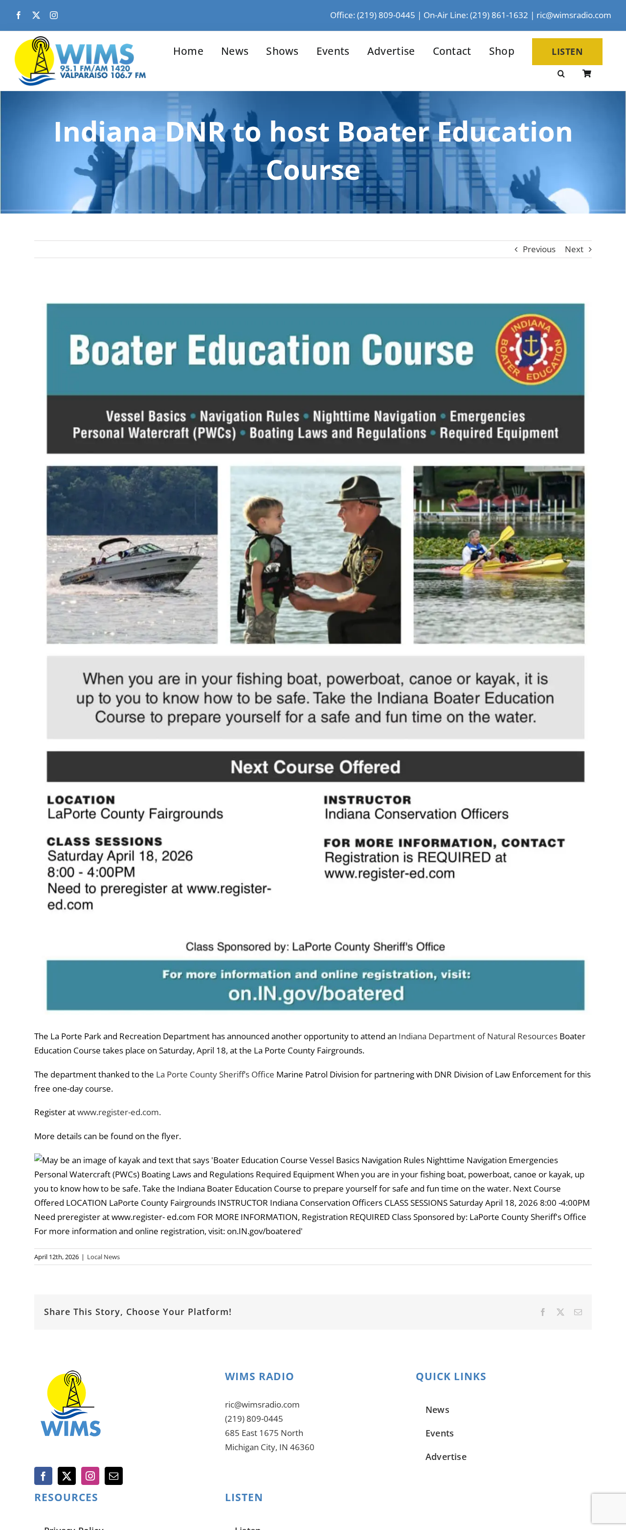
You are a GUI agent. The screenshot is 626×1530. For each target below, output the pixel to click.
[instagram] (54, 15)
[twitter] (36, 15)
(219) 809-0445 (254, 1418)
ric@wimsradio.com (574, 15)
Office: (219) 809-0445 (372, 15)
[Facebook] (43, 1476)
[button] (561, 74)
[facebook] (18, 15)
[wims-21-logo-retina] (80, 40)
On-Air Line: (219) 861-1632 (476, 15)
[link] (478, 1036)
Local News (103, 1256)
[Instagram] (90, 1476)
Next (574, 249)
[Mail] (114, 1476)
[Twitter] (67, 1476)
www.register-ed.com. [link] (119, 1112)
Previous (539, 249)
